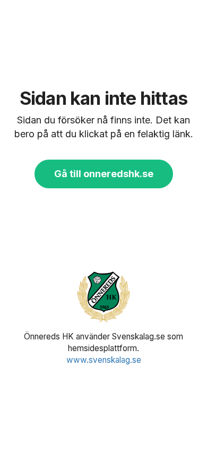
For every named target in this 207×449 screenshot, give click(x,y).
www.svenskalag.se (103, 360)
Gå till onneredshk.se (103, 173)
